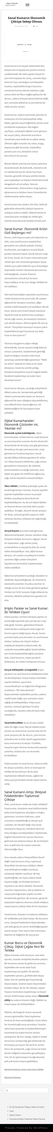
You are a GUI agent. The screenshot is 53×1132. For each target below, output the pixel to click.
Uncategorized (21, 26)
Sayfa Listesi (15, 1115)
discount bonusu (12, 1077)
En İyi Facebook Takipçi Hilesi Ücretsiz (26, 1107)
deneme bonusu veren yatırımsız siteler (24, 1069)
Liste (11, 1111)
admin (25, 51)
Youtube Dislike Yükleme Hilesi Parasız (27, 1119)
